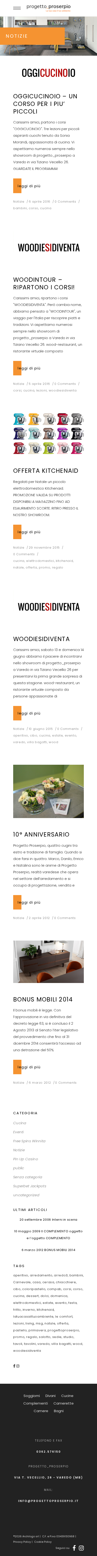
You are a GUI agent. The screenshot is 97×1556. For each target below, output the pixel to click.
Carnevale (22, 1282)
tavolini (30, 1344)
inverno (29, 1309)
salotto (45, 1337)
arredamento (41, 1275)
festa (72, 1303)
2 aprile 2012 (39, 918)
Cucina (19, 1122)
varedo (19, 742)
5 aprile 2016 (39, 384)
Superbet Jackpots (29, 1185)
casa (36, 1282)
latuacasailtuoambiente (33, 1316)
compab (54, 1289)
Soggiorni (32, 1395)
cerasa (48, 1282)
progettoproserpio (63, 1330)
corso (33, 208)
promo (44, 567)
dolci (44, 1296)
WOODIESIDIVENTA (41, 639)
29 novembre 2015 (44, 547)
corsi (17, 390)
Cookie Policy (43, 1542)
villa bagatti (37, 742)
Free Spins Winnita (29, 1140)
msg (39, 1323)
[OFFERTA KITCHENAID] (48, 433)
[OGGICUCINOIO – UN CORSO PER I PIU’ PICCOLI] (48, 72)
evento (71, 735)
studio (68, 1337)
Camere (41, 1410)
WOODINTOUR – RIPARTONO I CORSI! (44, 283)
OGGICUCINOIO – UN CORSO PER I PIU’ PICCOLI (45, 104)
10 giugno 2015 (41, 729)
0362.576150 (48, 1452)
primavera (37, 1330)
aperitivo (20, 735)
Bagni (59, 1410)
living (29, 1323)
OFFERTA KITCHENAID (46, 471)
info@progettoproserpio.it (48, 1501)
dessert (32, 1296)
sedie (57, 1337)
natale (18, 567)
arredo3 (61, 1275)
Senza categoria (27, 1176)
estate (57, 735)
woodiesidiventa (63, 390)
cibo (33, 735)
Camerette (63, 1403)
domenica (59, 1296)
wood (53, 742)
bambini (20, 208)
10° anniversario (41, 834)
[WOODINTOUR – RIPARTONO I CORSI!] (48, 247)
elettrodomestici (40, 561)
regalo (57, 567)
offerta (31, 567)
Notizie (18, 201)
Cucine (67, 1395)
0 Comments (65, 201)
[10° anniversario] (48, 791)
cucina (45, 208)
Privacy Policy (22, 1542)
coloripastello (33, 1289)
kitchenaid (64, 561)
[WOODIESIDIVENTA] (48, 606)
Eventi (18, 1131)
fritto (17, 1309)
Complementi (35, 1403)
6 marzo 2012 (40, 1082)
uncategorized (26, 1194)
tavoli (17, 1344)
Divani (50, 1395)
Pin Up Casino (25, 1158)
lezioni (41, 390)
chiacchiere (66, 1282)
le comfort (64, 1316)
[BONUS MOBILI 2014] (48, 962)
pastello (20, 1330)
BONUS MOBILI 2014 (43, 999)
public (18, 1167)
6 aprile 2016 (39, 201)
